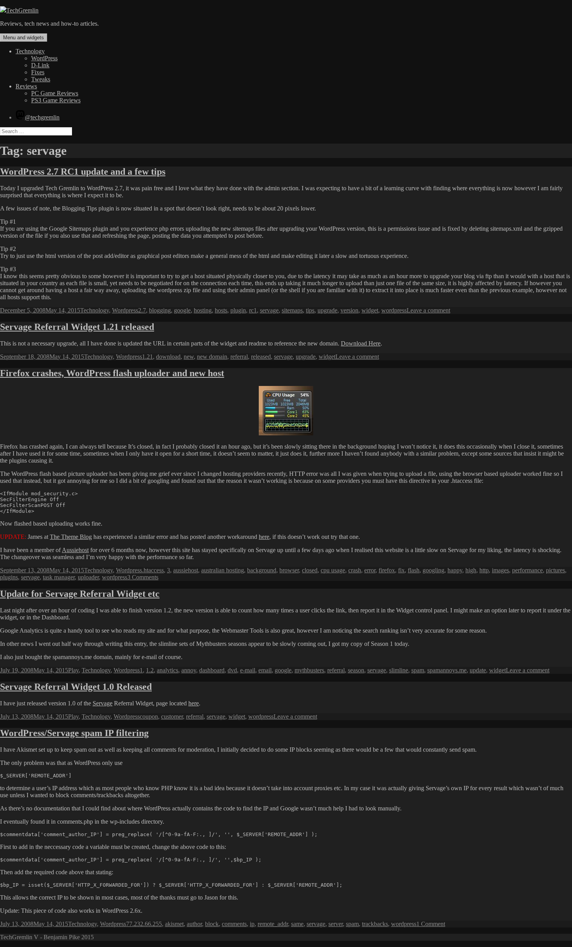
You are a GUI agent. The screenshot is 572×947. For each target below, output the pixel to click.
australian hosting (222, 570)
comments (234, 924)
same (297, 924)
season (356, 670)
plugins (9, 577)
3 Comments (142, 577)
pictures (555, 570)
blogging (160, 310)
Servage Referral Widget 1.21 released (77, 327)
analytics (167, 670)
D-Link (40, 65)
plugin (238, 310)
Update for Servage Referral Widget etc (80, 594)
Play (73, 670)
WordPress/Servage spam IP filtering (74, 733)
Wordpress (125, 310)
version (349, 310)
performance (527, 570)
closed (310, 570)
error (369, 570)
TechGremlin (22, 10)
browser (289, 570)
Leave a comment (428, 310)
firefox (387, 570)
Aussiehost (75, 550)
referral (239, 356)
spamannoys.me (447, 670)
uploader (88, 577)
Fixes (37, 72)
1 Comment (430, 924)
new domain (212, 356)
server (335, 924)
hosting (203, 310)
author (194, 924)
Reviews (26, 86)
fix (401, 570)
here (264, 536)
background (261, 570)
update (478, 670)
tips (310, 310)
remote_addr (273, 924)
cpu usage (333, 570)
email (265, 670)
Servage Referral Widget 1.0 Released (76, 687)
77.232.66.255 (144, 924)
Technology (30, 51)
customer (172, 716)
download (168, 356)
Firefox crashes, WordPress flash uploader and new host (112, 373)
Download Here (361, 343)
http (484, 570)
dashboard (212, 670)
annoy (188, 670)
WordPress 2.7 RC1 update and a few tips (82, 172)
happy (454, 570)
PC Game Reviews (54, 93)
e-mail (247, 670)
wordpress (394, 310)
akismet (174, 924)
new (189, 356)
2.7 (142, 310)
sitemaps (292, 310)
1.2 (150, 670)
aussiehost (185, 570)
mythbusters (309, 670)
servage (269, 310)
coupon (149, 716)
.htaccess (153, 570)
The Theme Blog (71, 536)
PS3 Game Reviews (56, 100)
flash (413, 570)
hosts (221, 310)
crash (354, 570)
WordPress (44, 58)
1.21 (147, 356)
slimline (398, 670)
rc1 (253, 310)
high (470, 570)
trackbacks (375, 924)
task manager (59, 577)
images (500, 570)
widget (369, 310)
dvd (232, 670)
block (212, 924)
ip (252, 924)
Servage (102, 703)
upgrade (327, 310)
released (261, 356)
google (182, 310)
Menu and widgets (23, 37)
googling (433, 570)
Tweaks (40, 79)
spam (417, 670)
